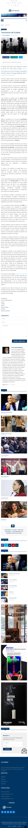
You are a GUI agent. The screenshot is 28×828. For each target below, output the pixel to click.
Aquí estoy (11, 591)
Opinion (5, 564)
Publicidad (14, 3)
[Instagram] (11, 812)
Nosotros (9, 3)
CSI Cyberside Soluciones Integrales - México (16, 823)
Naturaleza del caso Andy (6, 433)
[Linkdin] (17, 5)
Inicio (2, 25)
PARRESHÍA (3, 29)
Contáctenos (19, 3)
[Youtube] (15, 5)
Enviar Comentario (19, 341)
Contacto (19, 826)
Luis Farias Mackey (6, 35)
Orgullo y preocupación (21, 274)
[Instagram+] (13, 5)
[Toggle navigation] (2, 20)
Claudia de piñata (4, 498)
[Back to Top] (26, 827)
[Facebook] (9, 5)
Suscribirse (7, 749)
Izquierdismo (3, 519)
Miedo (23, 68)
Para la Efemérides (5, 476)
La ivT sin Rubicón (5, 455)
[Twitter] (11, 5)
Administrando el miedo (21, 70)
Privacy (9, 826)
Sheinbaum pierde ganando (6, 412)
